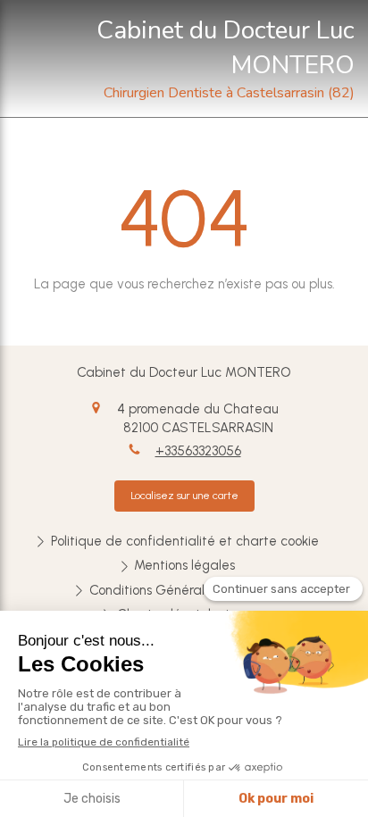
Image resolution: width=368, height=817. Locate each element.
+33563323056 (198, 451)
